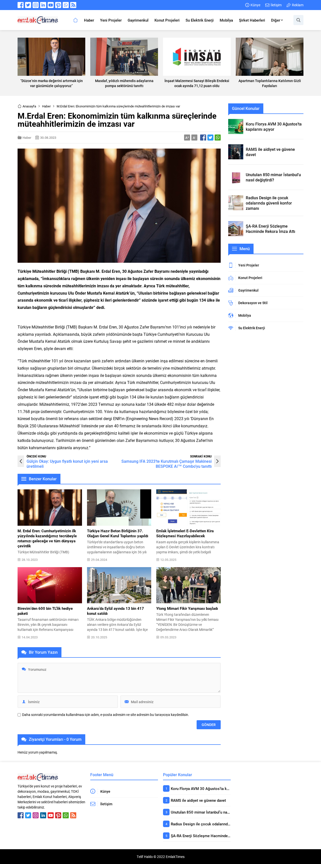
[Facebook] (21, 5)
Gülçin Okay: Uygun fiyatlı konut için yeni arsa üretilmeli (67, 463)
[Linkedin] (43, 5)
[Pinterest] (58, 5)
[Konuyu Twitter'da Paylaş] (210, 138)
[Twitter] (28, 5)
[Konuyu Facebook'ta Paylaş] (203, 138)
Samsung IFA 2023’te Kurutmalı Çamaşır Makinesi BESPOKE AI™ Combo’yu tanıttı (166, 463)
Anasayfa (29, 106)
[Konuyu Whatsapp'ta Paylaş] (218, 138)
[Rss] (73, 5)
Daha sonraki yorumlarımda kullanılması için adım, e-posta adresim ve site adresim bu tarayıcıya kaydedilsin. (105, 714)
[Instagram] (36, 5)
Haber (46, 106)
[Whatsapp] (66, 5)
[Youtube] (51, 5)
